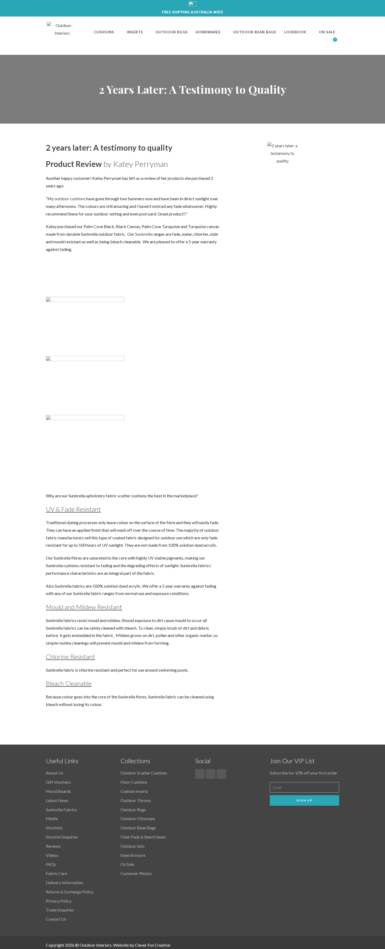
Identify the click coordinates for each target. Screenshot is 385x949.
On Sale (327, 32)
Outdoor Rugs (172, 32)
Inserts (135, 32)
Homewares (208, 32)
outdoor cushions (69, 198)
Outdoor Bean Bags (254, 32)
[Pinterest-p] (210, 774)
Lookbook (295, 32)
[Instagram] (221, 774)
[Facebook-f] (200, 774)
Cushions (104, 32)
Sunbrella (143, 233)
